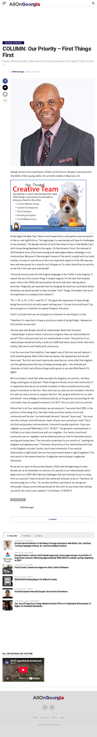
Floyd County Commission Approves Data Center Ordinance (41, 567)
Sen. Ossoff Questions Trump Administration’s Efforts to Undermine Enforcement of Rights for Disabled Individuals (53, 604)
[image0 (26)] (48, 230)
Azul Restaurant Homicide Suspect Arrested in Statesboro (41, 591)
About (35, 717)
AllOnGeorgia (18, 71)
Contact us (44, 717)
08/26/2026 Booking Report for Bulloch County (36, 579)
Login (62, 717)
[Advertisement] (48, 631)
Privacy (54, 717)
